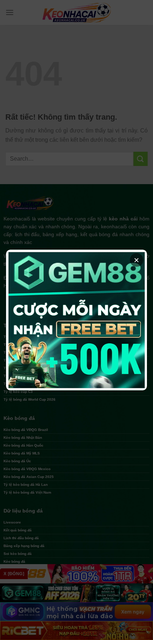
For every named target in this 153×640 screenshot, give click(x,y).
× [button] (136, 260)
